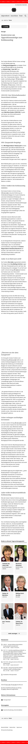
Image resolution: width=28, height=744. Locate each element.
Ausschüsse (14, 16)
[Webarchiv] (14, 10)
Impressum (19, 727)
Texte (21, 16)
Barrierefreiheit (4, 727)
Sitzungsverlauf (7, 700)
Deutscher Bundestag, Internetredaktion (12, 710)
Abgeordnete (5, 16)
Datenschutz (12, 727)
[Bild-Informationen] (11, 559)
